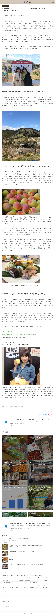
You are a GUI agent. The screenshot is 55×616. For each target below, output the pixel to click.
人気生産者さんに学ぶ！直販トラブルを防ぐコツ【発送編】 (22, 551)
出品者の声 (46, 587)
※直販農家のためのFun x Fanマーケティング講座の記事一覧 (19, 334)
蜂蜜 (18, 587)
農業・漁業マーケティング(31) (8, 406)
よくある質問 (45, 577)
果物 (28, 585)
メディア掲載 (33, 582)
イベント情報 (44, 580)
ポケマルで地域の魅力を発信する (31, 577)
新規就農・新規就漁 (24, 580)
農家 (32, 587)
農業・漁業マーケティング (6, 5)
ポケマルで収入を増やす (37, 575)
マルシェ (6, 575)
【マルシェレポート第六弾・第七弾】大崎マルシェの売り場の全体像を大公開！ (26, 564)
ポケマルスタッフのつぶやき (10, 585)
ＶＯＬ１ (6, 35)
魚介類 (43, 585)
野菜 (21, 585)
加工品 (25, 587)
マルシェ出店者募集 (8, 582)
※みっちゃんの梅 (7, 332)
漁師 (38, 587)
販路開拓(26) (16, 406)
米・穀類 (35, 585)
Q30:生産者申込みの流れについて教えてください (20, 538)
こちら (13, 26)
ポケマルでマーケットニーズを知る (12, 577)
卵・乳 (11, 587)
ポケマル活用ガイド (23, 575)
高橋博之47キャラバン (21, 582)
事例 (13, 575)
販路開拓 (35, 580)
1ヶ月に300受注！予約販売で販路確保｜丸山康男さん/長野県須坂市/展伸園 (25, 545)
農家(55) (21, 406)
